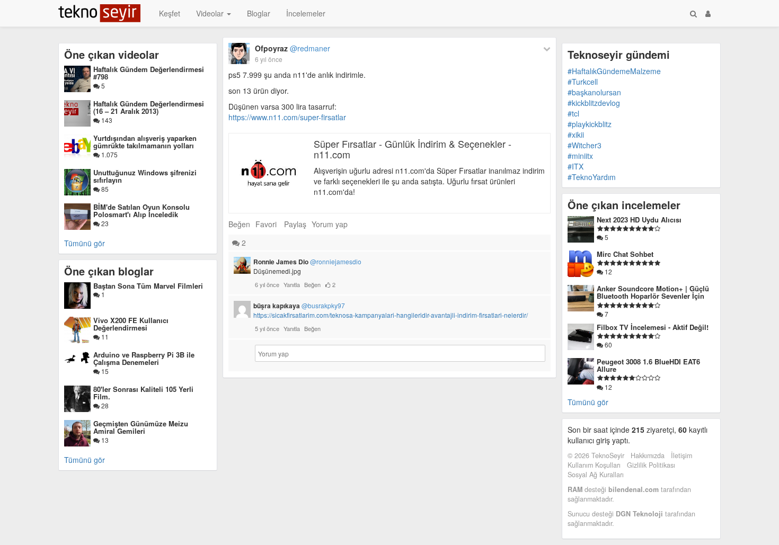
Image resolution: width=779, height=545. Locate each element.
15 (104, 371)
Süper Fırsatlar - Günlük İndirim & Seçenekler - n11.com (412, 149)
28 (104, 405)
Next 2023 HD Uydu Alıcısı (639, 220)
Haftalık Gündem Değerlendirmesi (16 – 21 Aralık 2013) (148, 107)
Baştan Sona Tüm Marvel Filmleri (148, 286)
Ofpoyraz (292, 48)
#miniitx (580, 155)
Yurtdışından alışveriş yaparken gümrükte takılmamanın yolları (145, 141)
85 (104, 188)
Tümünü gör (84, 243)
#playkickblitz (590, 124)
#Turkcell (583, 81)
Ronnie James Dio (307, 261)
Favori (266, 224)
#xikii (576, 134)
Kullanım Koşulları (594, 465)
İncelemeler (305, 13)
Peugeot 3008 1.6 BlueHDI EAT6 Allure (648, 365)
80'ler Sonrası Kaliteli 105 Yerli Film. (143, 392)
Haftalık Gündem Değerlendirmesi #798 (148, 73)
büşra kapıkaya (299, 305)
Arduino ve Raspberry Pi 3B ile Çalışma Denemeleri (143, 358)
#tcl (573, 113)
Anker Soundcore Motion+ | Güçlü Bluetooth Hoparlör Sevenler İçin (653, 292)
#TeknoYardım (592, 177)
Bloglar (258, 13)
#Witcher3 (584, 145)
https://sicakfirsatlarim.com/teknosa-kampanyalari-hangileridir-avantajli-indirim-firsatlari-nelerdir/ (390, 314)
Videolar (211, 13)
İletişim (681, 455)
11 (104, 336)
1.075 (109, 154)
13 (104, 439)
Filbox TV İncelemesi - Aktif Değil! (653, 327)
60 (607, 344)
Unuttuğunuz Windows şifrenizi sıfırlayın (145, 176)
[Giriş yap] (708, 13)
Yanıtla (292, 284)
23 (104, 223)
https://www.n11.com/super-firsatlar (287, 117)
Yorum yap (330, 224)
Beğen (239, 224)
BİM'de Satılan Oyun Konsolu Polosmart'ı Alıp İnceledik (141, 210)
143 (106, 119)
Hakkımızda (648, 455)
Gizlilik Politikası (651, 465)
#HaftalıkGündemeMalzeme (614, 71)
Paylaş (295, 224)
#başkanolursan (594, 92)
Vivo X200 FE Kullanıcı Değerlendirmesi (131, 324)
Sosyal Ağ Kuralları (596, 474)
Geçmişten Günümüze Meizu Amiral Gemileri (140, 427)
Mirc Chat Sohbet (625, 254)
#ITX (575, 166)
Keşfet (169, 13)
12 (607, 271)
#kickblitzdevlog (594, 102)
